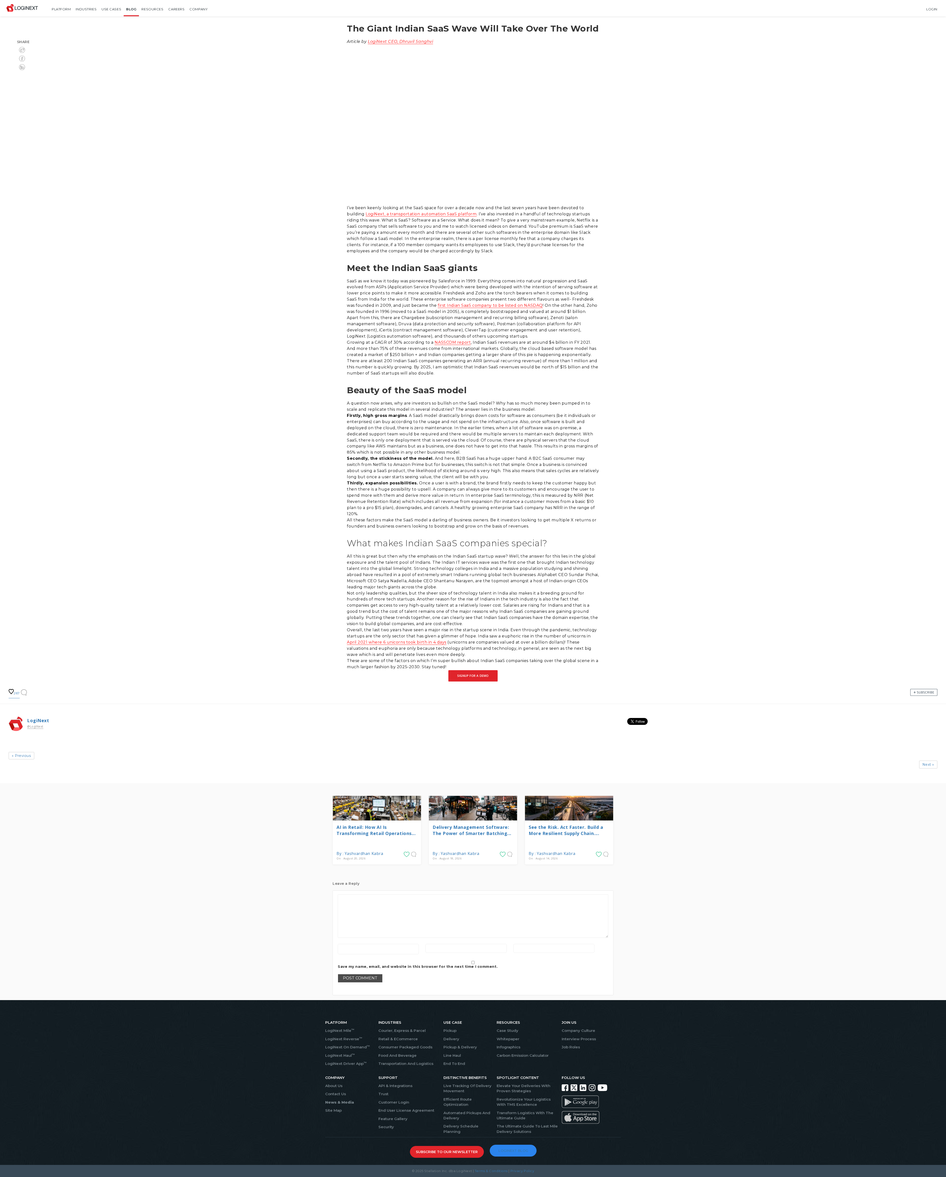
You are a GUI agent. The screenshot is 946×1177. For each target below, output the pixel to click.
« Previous (21, 755)
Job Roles (571, 1047)
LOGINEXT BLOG (513, 1150)
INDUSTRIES (389, 1022)
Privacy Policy (522, 1171)
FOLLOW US (573, 1077)
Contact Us (335, 1094)
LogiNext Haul (340, 1055)
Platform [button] (61, 9)
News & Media (339, 1102)
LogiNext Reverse (343, 1039)
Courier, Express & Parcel (402, 1030)
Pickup (449, 1030)
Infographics (508, 1047)
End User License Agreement (406, 1110)
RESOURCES (508, 1022)
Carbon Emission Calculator (523, 1055)
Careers (176, 9)
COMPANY (335, 1077)
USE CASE (452, 1022)
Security (386, 1127)
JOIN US (569, 1022)
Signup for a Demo (473, 676)
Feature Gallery (392, 1118)
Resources (152, 9)
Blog (131, 9)
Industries (86, 9)
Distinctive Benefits (465, 1077)
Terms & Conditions (491, 1171)
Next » (928, 764)
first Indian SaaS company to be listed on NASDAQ (490, 305)
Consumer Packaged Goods (405, 1047)
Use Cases (111, 9)
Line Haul (452, 1055)
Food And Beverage (397, 1055)
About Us (333, 1085)
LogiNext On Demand (347, 1047)
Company (198, 9)
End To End (454, 1063)
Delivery (451, 1039)
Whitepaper (508, 1039)
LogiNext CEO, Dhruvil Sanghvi (400, 41)
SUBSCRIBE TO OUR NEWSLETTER (447, 1152)
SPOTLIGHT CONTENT (518, 1077)
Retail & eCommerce (398, 1039)
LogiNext (38, 720)
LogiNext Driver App (346, 1063)
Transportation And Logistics (405, 1063)
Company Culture (578, 1030)
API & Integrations (395, 1085)
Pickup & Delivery (460, 1047)
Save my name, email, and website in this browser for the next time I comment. (418, 966)
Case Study (507, 1030)
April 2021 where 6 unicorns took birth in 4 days (396, 642)
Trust (383, 1094)
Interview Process (579, 1039)
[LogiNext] (22, 9)
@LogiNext (35, 726)
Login (931, 9)
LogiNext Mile (339, 1030)
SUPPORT (388, 1077)
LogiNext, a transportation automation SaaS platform (421, 214)
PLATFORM (336, 1022)
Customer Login (393, 1102)
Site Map (333, 1110)
